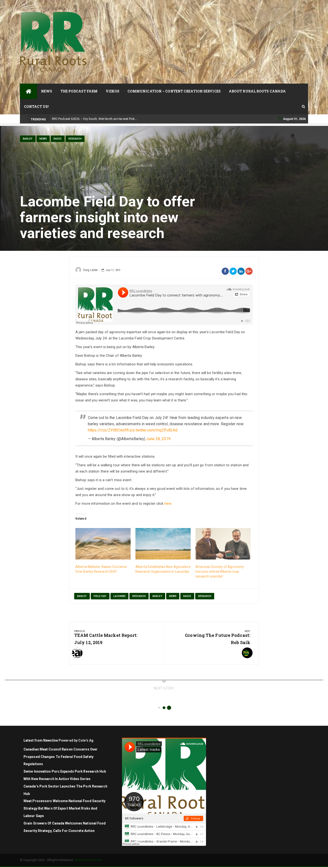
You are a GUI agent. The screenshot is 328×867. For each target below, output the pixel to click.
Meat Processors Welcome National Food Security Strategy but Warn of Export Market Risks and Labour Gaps (65, 808)
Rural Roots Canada (88, 860)
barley (82, 596)
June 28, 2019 (158, 439)
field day (100, 596)
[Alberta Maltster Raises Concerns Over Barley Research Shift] (103, 544)
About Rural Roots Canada (257, 91)
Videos (112, 91)
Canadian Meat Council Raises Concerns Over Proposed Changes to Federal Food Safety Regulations (60, 756)
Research (75, 138)
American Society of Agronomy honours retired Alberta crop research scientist (219, 571)
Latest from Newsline (41, 740)
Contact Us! (36, 106)
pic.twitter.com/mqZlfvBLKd (153, 430)
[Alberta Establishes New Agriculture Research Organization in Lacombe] (163, 544)
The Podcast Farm (79, 91)
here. (168, 503)
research (139, 596)
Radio (58, 138)
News (46, 91)
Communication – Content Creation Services (174, 91)
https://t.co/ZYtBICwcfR (108, 430)
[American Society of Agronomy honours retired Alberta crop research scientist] (223, 544)
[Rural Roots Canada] (28, 91)
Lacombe (119, 596)
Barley (28, 138)
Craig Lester (90, 270)
